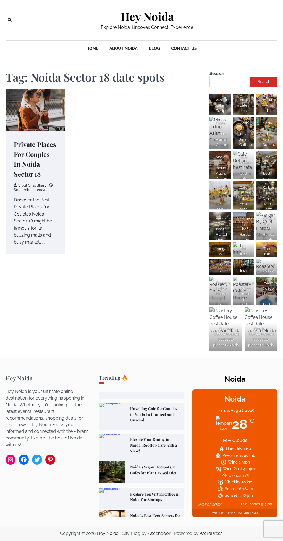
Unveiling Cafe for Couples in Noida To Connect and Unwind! (153, 414)
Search (216, 73)
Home (92, 48)
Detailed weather (210, 504)
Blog (154, 48)
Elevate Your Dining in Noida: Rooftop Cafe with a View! (153, 445)
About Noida (123, 48)
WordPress (211, 533)
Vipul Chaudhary (32, 185)
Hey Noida (147, 16)
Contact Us (184, 48)
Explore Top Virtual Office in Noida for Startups (155, 496)
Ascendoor (159, 533)
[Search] (10, 20)
